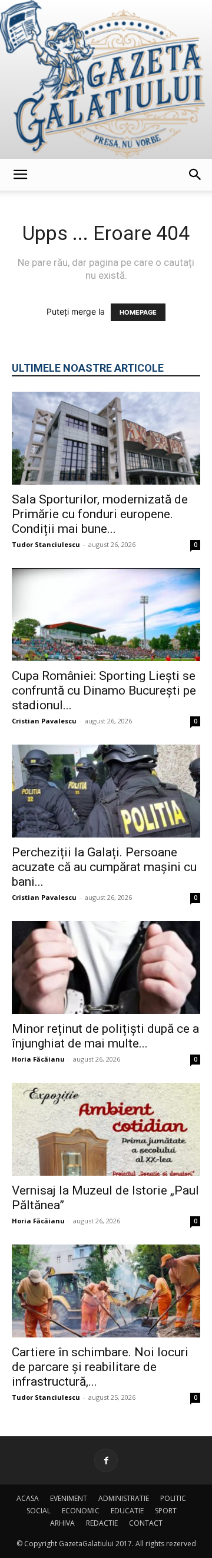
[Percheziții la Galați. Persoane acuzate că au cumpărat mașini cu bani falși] (106, 791)
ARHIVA (62, 1523)
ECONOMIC (81, 1511)
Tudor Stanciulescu (46, 544)
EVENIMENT (68, 1498)
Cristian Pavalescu (44, 720)
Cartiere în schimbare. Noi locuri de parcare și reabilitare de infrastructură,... (100, 1367)
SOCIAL (38, 1511)
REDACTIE (102, 1523)
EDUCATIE (127, 1511)
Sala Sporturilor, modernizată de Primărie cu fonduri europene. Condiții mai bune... (100, 514)
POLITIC (173, 1498)
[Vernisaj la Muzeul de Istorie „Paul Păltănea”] (106, 1129)
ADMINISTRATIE (123, 1498)
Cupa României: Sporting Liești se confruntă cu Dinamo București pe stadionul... (104, 690)
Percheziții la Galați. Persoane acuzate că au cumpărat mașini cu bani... (104, 867)
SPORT (166, 1511)
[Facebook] (106, 1460)
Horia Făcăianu (38, 1059)
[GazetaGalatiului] (106, 79)
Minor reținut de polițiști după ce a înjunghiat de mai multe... (105, 1036)
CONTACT (146, 1523)
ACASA (27, 1498)
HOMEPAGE (138, 312)
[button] (20, 175)
